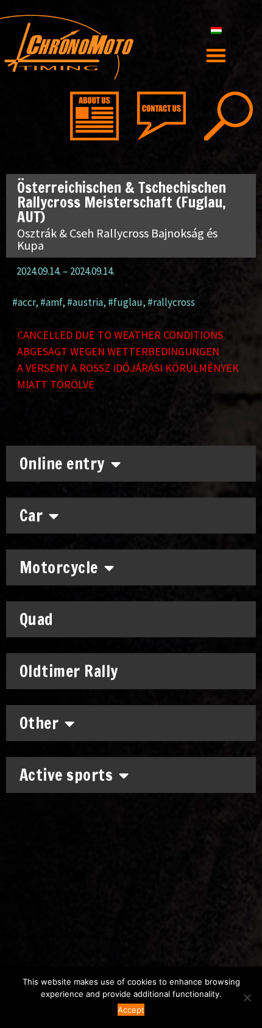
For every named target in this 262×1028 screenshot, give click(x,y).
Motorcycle (58, 567)
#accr (23, 302)
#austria (85, 302)
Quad (36, 619)
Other (39, 723)
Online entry (62, 463)
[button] (216, 55)
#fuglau (125, 302)
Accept (131, 1010)
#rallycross (171, 302)
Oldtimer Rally (68, 671)
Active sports (66, 775)
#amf (51, 302)
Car (31, 515)
